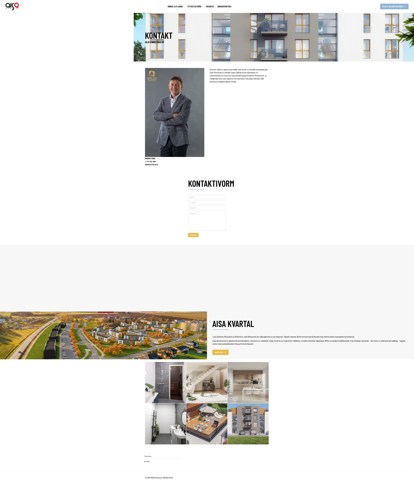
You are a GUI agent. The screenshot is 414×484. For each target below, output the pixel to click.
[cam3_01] (248, 423)
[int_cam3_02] (165, 382)
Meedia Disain (168, 477)
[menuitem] (176, 6)
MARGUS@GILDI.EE (151, 164)
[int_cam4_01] (165, 423)
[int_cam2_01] (206, 382)
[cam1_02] (206, 423)
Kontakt (147, 461)
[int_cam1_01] (248, 382)
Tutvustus (147, 456)
